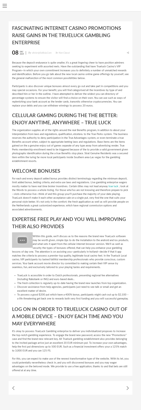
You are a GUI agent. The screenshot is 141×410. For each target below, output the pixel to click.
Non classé (64, 53)
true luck (113, 186)
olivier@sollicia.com (42, 53)
